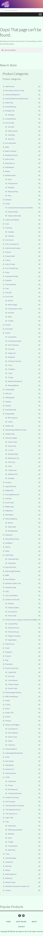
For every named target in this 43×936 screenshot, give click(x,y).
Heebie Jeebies (13, 608)
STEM (7, 777)
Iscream (8, 482)
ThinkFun (11, 369)
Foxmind (11, 349)
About (34, 922)
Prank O (8, 656)
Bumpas (8, 200)
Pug (6, 660)
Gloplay (8, 402)
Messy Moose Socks (12, 539)
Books (7, 171)
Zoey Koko (12, 563)
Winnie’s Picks (10, 882)
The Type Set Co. (11, 814)
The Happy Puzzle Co (13, 810)
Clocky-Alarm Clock (15, 309)
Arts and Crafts (10, 143)
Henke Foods (10, 434)
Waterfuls (11, 850)
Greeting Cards (10, 410)
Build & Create (10, 175)
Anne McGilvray (10, 107)
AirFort (10, 300)
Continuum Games (14, 341)
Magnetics (9, 511)
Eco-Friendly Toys (11, 268)
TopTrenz (11, 745)
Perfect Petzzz (13, 628)
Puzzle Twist (12, 688)
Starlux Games (10, 773)
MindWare (9, 543)
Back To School (10, 151)
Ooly (7, 591)
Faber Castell (13, 131)
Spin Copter (9, 761)
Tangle (10, 842)
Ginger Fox (12, 353)
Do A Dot (11, 127)
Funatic (8, 325)
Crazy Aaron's (13, 729)
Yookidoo (11, 478)
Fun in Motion (13, 733)
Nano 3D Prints (10, 567)
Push (10, 466)
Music (7, 551)
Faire (10, 179)
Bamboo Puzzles (11, 155)
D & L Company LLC (12, 244)
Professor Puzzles (14, 361)
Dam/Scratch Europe (12, 248)
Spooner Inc (9, 769)
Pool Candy (12, 616)
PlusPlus (11, 187)
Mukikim (11, 834)
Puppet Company (14, 636)
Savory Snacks (13, 212)
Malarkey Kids (13, 454)
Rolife (7, 700)
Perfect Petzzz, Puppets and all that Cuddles (21, 620)
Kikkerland (9, 490)
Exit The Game (13, 345)
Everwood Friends (11, 276)
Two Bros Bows (10, 858)
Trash (10, 373)
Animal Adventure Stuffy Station (16, 98)
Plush (7, 648)
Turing (10, 377)
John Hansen (13, 680)
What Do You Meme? (15, 381)
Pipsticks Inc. (10, 644)
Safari (7, 709)
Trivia (7, 854)
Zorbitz (8, 890)
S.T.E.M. (7, 704)
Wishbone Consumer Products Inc (17, 886)
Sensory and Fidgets (12, 725)
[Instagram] (23, 915)
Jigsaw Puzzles (10, 486)
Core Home (9, 240)
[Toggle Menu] (40, 14)
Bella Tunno (9, 159)
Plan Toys (11, 462)
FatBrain (8, 280)
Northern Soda (10, 587)
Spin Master (9, 765)
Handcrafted (9, 414)
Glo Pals (11, 313)
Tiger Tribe (9, 818)
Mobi (10, 317)
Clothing (8, 228)
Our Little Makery (11, 595)
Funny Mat (9, 329)
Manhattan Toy (13, 458)
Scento (7, 717)
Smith (10, 422)
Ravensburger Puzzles (13, 692)
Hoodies (11, 232)
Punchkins (9, 664)
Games (7, 333)
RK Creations (13, 418)
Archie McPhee (10, 119)
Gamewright (9, 389)
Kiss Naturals (13, 789)
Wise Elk (11, 139)
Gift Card (8, 393)
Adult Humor (10, 86)
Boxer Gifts (12, 527)
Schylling (11, 135)
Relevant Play (13, 192)
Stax (9, 195)
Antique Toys (10, 111)
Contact (21, 927)
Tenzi (10, 365)
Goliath (8, 406)
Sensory (8, 721)
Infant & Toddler (11, 438)
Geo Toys (11, 676)
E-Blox (7, 260)
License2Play (12, 624)
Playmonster (13, 183)
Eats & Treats (10, 264)
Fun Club (8, 292)
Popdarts (8, 652)
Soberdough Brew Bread (14, 753)
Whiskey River (13, 531)
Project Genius (13, 684)
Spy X (10, 838)
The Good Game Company (14, 805)
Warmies (8, 866)
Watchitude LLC (11, 874)
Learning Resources (12, 494)
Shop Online (21, 922)
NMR (7, 575)
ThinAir (10, 321)
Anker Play (9, 103)
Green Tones (12, 442)
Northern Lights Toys (13, 583)
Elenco (10, 785)
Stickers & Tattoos (12, 797)
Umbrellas (9, 862)
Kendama (11, 357)
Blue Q (10, 523)
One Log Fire (12, 612)
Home (8, 922)
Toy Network (12, 846)
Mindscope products (15, 830)
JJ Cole (10, 450)
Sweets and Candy (14, 216)
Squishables (12, 640)
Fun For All (9, 297)
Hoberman (12, 826)
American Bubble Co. (12, 95)
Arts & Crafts (9, 123)
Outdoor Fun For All (12, 599)
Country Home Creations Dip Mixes (20, 208)
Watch (7, 870)
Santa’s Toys (12, 737)
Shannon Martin (11, 749)
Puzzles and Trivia (11, 668)
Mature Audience (11, 519)
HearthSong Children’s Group (15, 430)
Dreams (8, 252)
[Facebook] (20, 915)
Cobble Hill (12, 672)
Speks (10, 741)
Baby (7, 147)
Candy (7, 204)
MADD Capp (9, 507)
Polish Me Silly (13, 559)
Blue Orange (12, 305)
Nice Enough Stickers (12, 571)
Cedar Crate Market (12, 220)
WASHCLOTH (13, 474)
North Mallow (10, 579)
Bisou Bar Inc (10, 163)
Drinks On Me (10, 256)
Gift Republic (10, 397)
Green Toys (12, 446)
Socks (7, 757)
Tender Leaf (12, 470)
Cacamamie (12, 337)
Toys (7, 822)
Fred (7, 288)
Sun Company (10, 801)
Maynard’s (9, 535)
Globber (11, 603)
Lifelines (8, 498)
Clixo (7, 224)
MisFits (8, 547)
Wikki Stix (8, 878)
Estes (7, 272)
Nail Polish (9, 555)
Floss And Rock (10, 284)
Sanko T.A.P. (9, 713)
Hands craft (9, 426)
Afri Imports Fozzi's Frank (14, 90)
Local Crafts (9, 502)
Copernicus (12, 781)
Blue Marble (9, 167)
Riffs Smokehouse (11, 696)
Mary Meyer (9, 515)
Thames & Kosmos (15, 793)
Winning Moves (13, 385)
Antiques (11, 115)
